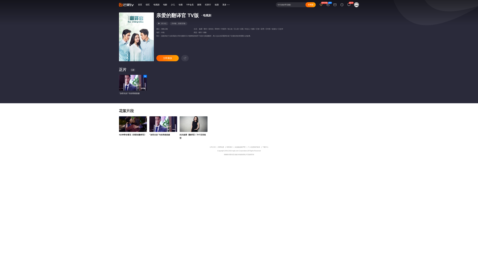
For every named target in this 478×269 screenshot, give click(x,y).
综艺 (148, 5)
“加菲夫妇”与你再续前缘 (129, 93)
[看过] (341, 6)
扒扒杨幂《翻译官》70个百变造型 (193, 136)
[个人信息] (356, 5)
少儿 (173, 5)
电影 (165, 5)
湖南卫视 (164, 29)
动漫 (181, 5)
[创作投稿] (328, 6)
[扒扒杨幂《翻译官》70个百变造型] (194, 124)
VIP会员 (190, 5)
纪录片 (208, 5)
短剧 (217, 5)
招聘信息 (221, 147)
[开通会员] (321, 6)
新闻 (199, 5)
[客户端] (348, 6)
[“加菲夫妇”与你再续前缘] (163, 124)
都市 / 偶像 (203, 32)
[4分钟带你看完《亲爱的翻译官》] (133, 124)
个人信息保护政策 (254, 147)
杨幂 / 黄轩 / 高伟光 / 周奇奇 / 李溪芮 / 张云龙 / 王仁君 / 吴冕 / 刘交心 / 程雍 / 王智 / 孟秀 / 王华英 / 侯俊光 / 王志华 (241, 29)
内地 (162, 32)
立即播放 (167, 58)
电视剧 (156, 5)
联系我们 (230, 147)
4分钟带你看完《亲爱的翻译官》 (132, 135)
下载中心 (265, 147)
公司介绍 (213, 147)
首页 (140, 5)
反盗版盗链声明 (240, 147)
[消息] (334, 6)
